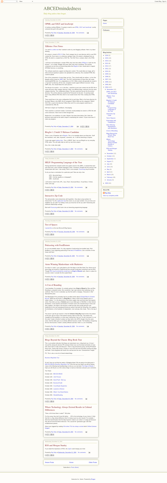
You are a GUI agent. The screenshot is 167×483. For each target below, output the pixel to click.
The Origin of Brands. (88, 366)
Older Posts (93, 462)
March (109, 174)
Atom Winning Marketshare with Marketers (64, 264)
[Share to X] (50, 35)
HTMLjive (84, 62)
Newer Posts (49, 462)
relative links (59, 140)
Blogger (93, 479)
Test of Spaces (51, 224)
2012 (107, 66)
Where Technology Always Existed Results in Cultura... (111, 142)
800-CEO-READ (49, 364)
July (108, 164)
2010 (107, 71)
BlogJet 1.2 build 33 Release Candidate (62, 132)
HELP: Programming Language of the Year (63, 162)
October (109, 156)
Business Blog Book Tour (52, 357)
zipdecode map (61, 201)
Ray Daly (108, 193)
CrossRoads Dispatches (60, 386)
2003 (107, 183)
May (108, 169)
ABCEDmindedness (62, 8)
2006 (107, 82)
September (110, 159)
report (69, 448)
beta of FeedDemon (76, 250)
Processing (82, 169)
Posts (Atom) (75, 467)
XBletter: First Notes (54, 46)
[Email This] (46, 35)
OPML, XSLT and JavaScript (83, 27)
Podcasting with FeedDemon (57, 245)
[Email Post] (87, 33)
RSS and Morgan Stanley (56, 445)
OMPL (61, 79)
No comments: (80, 33)
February (110, 177)
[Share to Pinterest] (53, 35)
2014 (107, 61)
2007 (107, 79)
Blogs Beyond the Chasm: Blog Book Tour (63, 339)
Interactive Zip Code (54, 195)
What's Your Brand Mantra (60, 392)
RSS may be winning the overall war (60, 271)
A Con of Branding (53, 284)
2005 (107, 84)
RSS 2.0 (60, 54)
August (109, 161)
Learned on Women (58, 389)
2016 (107, 55)
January (109, 180)
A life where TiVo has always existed (73, 426)
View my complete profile (110, 195)
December (110, 89)
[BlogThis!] (48, 35)
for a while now (54, 49)
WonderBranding (58, 395)
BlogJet (76, 66)
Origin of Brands (77, 271)
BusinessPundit (57, 383)
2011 (106, 68)
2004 (107, 87)
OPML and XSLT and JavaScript (59, 23)
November (110, 153)
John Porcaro (57, 377)
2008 (107, 76)
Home (71, 462)
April (108, 172)
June (108, 166)
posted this (49, 228)
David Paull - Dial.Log (59, 380)
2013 (107, 63)
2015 (107, 58)
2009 (107, 74)
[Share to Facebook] (51, 35)
